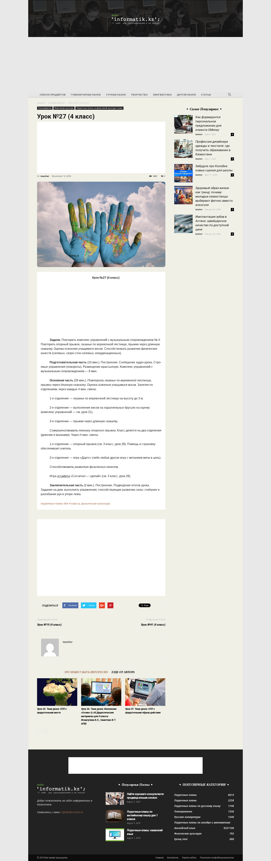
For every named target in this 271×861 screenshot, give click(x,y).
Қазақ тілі (180, 839)
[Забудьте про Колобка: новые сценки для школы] (183, 173)
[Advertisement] (135, 64)
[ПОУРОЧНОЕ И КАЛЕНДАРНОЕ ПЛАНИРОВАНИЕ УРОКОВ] (135, 18)
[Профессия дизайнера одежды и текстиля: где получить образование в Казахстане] (183, 149)
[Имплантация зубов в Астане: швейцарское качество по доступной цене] (183, 224)
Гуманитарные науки (86, 94)
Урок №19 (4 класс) (49, 624)
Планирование (56, 102)
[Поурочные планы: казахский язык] (115, 834)
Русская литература (187, 817)
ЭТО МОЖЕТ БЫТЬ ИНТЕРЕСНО (86, 672)
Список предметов (53, 94)
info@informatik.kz (72, 812)
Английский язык (184, 828)
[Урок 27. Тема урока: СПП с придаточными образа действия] (145, 692)
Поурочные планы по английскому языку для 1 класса (142, 815)
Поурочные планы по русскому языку (197, 806)
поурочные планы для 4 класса (60, 503)
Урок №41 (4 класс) (153, 624)
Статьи (206, 94)
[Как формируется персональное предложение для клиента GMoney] (183, 124)
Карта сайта (189, 857)
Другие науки (186, 94)
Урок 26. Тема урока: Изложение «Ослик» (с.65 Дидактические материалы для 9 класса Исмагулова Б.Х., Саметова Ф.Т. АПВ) (99, 716)
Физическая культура (64, 108)
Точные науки (116, 94)
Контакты (173, 857)
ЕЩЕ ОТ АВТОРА (123, 672)
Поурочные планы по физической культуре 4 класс (99, 108)
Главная (159, 857)
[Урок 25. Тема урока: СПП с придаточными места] (57, 692)
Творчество (139, 94)
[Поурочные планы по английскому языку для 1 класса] (115, 816)
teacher (45, 176)
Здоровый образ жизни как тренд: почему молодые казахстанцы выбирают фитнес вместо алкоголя (214, 196)
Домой (41, 102)
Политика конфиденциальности (217, 857)
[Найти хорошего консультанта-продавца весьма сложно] (115, 798)
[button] (229, 94)
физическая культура (95, 503)
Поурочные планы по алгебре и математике (202, 822)
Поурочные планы (185, 795)
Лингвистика (162, 94)
